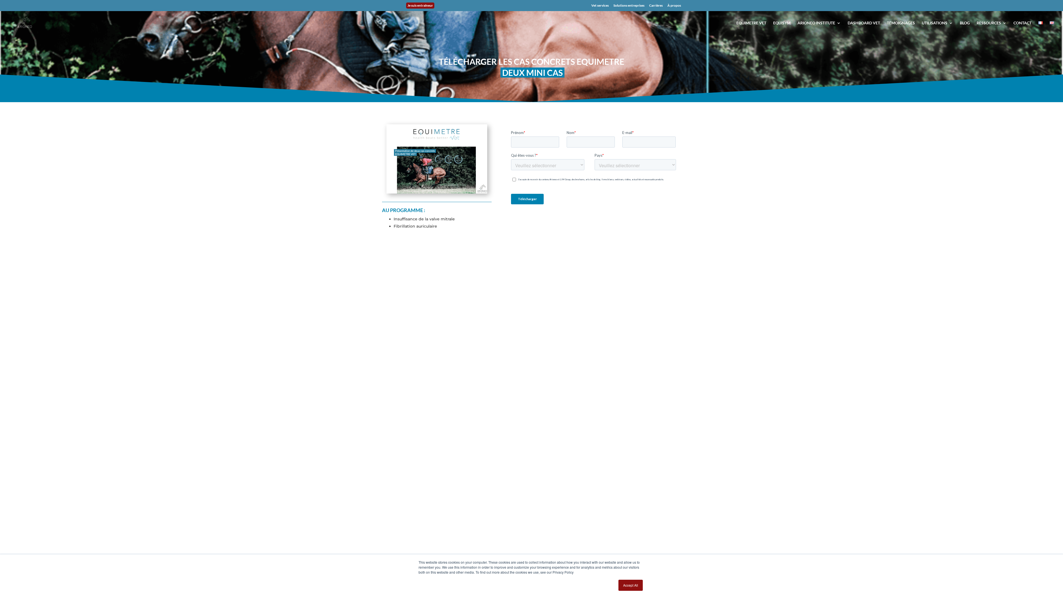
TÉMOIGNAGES (901, 23)
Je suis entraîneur (420, 5)
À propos (674, 5)
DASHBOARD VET (864, 23)
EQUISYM (782, 23)
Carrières (656, 5)
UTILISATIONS (934, 23)
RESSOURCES (989, 23)
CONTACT (1022, 23)
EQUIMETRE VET (751, 23)
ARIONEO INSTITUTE (816, 23)
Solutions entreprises (628, 5)
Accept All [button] (630, 585)
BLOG (965, 23)
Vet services (600, 5)
